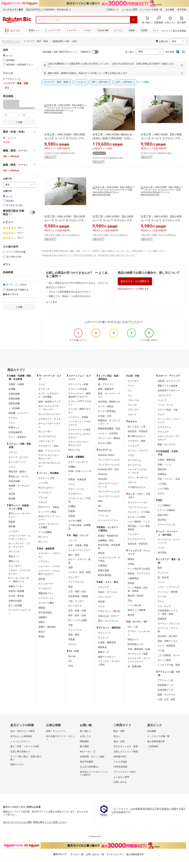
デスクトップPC (46, 478)
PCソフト (43, 542)
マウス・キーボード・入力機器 (49, 526)
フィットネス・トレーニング (169, 421)
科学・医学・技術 (77, 615)
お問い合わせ (120, 782)
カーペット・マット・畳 (169, 630)
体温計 (41, 636)
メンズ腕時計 (164, 505)
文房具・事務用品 (166, 460)
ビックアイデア (53, 30)
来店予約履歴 (86, 761)
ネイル (101, 606)
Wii (99, 506)
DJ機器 (71, 506)
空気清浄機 (102, 30)
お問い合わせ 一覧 (95, 854)
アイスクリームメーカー (19, 612)
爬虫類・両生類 (135, 595)
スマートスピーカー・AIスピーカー (49, 457)
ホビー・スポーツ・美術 (79, 561)
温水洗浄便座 (45, 612)
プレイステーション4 (108, 464)
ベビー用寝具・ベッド (139, 521)
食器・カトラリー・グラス (109, 395)
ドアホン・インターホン (139, 633)
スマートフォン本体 (78, 384)
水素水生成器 (15, 600)
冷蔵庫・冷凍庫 (16, 384)
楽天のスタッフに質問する (135, 281)
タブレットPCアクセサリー (79, 403)
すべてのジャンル (11, 41)
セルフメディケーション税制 (17, 822)
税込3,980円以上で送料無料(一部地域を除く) (48, 9)
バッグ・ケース (165, 405)
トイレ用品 (163, 488)
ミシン (11, 422)
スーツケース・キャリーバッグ (169, 541)
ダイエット (103, 637)
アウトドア (163, 432)
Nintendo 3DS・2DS (108, 469)
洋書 (70, 625)
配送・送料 (119, 731)
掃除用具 (162, 469)
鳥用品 (131, 583)
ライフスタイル (76, 582)
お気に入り (85, 736)
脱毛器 (41, 579)
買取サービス (17, 764)
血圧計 (41, 631)
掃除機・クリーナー (18, 413)
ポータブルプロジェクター (49, 465)
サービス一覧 (77, 854)
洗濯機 (143, 30)
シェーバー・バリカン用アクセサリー (49, 572)
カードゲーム (134, 460)
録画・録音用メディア (49, 401)
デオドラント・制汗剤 (109, 611)
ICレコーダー (45, 431)
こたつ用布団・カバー (169, 655)
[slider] (3, 109)
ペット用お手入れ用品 (139, 568)
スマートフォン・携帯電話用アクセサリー (79, 395)
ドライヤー (71, 30)
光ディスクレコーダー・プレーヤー (48, 408)
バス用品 (162, 484)
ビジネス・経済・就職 (79, 572)
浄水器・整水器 (16, 596)
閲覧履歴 (84, 741)
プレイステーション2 (108, 496)
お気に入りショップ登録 (126, 751)
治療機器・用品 (106, 540)
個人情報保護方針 (156, 741)
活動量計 (42, 617)
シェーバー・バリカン (49, 566)
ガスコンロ (14, 551)
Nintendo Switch (106, 455)
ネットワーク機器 (47, 512)
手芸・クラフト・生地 (169, 479)
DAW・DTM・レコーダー (80, 473)
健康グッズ (103, 652)
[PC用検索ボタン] (133, 19)
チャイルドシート (136, 539)
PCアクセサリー (46, 488)
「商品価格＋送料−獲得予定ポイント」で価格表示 (65, 52)
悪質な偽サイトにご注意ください (49, 822)
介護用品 (102, 565)
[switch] (32, 212)
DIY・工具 (133, 627)
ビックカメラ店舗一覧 (151, 9)
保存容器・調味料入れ (109, 401)
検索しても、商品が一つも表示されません (70, 296)
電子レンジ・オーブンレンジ (19, 515)
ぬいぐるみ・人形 (136, 426)
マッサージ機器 (46, 603)
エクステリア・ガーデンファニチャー (139, 660)
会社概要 (169, 9)
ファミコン (103, 515)
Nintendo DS (104, 510)
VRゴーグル (74, 450)
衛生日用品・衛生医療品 (109, 547)
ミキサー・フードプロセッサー (19, 572)
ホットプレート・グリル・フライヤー (19, 545)
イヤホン (87, 30)
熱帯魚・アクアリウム (139, 573)
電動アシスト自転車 (168, 385)
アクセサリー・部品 (48, 446)
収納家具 (162, 619)
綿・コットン (9, 137)
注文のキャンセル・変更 (126, 746)
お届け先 (7, 178)
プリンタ (42, 497)
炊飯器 (11, 521)
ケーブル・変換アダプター (79, 411)
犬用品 (131, 564)
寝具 (160, 568)
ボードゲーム (134, 465)
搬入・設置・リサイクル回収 (24, 746)
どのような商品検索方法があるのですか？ (70, 291)
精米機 (11, 526)
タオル (161, 493)
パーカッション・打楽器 (79, 500)
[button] (11, 104)
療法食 (131, 615)
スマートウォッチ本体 (79, 429)
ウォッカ (132, 405)
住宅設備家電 (15, 432)
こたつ (11, 467)
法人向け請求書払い (90, 766)
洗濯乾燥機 (14, 394)
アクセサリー (75, 493)
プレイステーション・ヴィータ (109, 485)
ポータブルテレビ (47, 436)
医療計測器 (103, 570)
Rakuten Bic (17, 20)
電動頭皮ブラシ (46, 593)
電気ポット (14, 556)
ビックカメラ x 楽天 (13, 9)
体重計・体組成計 (47, 627)
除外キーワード (10, 294)
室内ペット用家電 (136, 610)
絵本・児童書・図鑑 (78, 545)
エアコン (118, 30)
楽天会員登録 (179, 31)
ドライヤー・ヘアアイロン (49, 555)
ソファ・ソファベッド (169, 587)
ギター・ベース (76, 489)
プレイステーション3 (108, 491)
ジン (130, 390)
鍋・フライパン (106, 384)
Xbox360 (102, 479)
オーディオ (43, 389)
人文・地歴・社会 (77, 591)
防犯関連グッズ (165, 685)
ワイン (131, 385)
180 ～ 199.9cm (11, 156)
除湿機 (11, 498)
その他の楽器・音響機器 (79, 527)
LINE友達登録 (120, 766)
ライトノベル (75, 630)
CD (70, 661)
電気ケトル (14, 561)
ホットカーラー (46, 583)
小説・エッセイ (76, 601)
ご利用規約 (152, 746)
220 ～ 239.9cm (11, 170)
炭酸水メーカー (16, 586)
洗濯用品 (162, 474)
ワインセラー (15, 566)
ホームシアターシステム (49, 425)
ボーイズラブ (75, 606)
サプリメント (104, 633)
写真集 (71, 639)
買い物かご (85, 731)
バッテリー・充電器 (78, 417)
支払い (117, 736)
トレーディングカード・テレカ (138, 471)
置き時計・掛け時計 (168, 636)
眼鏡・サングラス (166, 444)
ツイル (6, 142)
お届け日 (7, 191)
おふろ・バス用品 (136, 517)
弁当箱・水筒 (104, 416)
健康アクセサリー (107, 657)
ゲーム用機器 (45, 532)
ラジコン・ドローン (138, 450)
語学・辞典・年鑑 (77, 610)
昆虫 (130, 600)
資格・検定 (73, 634)
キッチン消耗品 (106, 406)
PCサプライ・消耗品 (48, 507)
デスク (161, 601)
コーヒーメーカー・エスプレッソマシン (19, 537)
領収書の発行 (120, 756)
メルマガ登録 (120, 761)
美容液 (101, 601)
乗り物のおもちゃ (136, 436)
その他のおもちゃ (136, 487)
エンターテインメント (79, 550)
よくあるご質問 (129, 9)
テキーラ (132, 414)
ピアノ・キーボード (78, 462)
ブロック (132, 482)
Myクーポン (86, 751)
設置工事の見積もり (20, 751)
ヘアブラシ (43, 561)
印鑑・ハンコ (164, 464)
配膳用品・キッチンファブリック (109, 422)
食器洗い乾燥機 (16, 591)
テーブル (162, 596)
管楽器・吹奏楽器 (77, 479)
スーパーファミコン (108, 520)
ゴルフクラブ (164, 395)
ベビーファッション (138, 507)
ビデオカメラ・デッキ (49, 419)
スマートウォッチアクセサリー (79, 436)
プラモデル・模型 (136, 441)
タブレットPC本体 (77, 389)
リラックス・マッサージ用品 (109, 663)
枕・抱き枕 (163, 577)
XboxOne (102, 474)
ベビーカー (133, 534)
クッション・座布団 (168, 592)
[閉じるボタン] (182, 65)
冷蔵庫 (131, 30)
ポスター (72, 644)
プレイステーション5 (108, 460)
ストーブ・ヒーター (18, 457)
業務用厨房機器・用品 (109, 428)
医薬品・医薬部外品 (108, 535)
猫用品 (131, 559)
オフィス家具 (164, 660)
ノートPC (43, 483)
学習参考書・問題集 (78, 596)
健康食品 (102, 647)
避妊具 (101, 553)
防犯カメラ (133, 639)
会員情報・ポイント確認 (92, 756)
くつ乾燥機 (14, 408)
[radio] (4, 55)
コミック (72, 540)
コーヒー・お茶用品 (108, 433)
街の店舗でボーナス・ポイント (60, 737)
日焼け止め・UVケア (108, 616)
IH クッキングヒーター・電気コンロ (18, 580)
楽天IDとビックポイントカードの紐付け (94, 773)
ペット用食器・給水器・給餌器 (138, 589)
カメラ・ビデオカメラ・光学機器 (48, 395)
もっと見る (51, 302)
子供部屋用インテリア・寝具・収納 (168, 612)
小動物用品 (133, 578)
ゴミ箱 (161, 650)
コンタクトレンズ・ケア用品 (109, 559)
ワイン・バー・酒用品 (109, 438)
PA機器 (71, 467)
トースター (14, 531)
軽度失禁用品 (104, 575)
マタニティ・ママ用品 (139, 512)
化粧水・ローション (108, 592)
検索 (20, 122)
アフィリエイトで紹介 (125, 772)
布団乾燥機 (14, 403)
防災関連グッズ (135, 644)
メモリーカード (46, 441)
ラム (130, 395)
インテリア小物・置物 (169, 665)
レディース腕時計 (166, 510)
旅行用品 (162, 552)
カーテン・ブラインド (169, 623)
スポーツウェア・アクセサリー (169, 438)
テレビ (156, 30)
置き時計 (162, 520)
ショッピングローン (20, 741)
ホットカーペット (17, 462)
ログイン (166, 31)
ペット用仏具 (134, 605)
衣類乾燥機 (14, 398)
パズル (131, 455)
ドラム (71, 484)
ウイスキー (133, 381)
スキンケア (103, 587)
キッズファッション (138, 502)
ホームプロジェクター (49, 414)
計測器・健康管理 (107, 642)
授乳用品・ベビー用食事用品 (139, 528)
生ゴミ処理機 (15, 605)
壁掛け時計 (163, 515)
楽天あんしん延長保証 (21, 736)
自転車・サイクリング (169, 381)
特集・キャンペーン (56, 731)
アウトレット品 (165, 680)
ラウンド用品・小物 (168, 409)
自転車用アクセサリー (169, 390)
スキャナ (42, 502)
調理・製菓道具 (106, 389)
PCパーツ (43, 537)
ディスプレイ (45, 492)
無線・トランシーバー (49, 450)
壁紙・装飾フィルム (168, 641)
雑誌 (70, 586)
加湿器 (11, 493)
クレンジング (104, 597)
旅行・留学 (73, 555)
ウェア (161, 414)
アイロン (12, 418)
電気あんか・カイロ (18, 476)
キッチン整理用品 (107, 411)
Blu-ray (71, 656)
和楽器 (71, 516)
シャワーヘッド (46, 598)
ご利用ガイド (112, 9)
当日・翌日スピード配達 (22, 731)
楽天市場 (181, 9)
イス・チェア (164, 606)
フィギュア (133, 445)
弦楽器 (71, 511)
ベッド (161, 582)
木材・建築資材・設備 (139, 649)
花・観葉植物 (134, 666)
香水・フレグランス (108, 621)
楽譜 (70, 567)
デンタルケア (45, 588)
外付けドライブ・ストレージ (49, 518)
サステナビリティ (115, 854)
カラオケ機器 (75, 520)
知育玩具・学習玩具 (138, 431)
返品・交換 (119, 741)
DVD (70, 666)
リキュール (133, 400)
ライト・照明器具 (17, 437)
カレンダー (73, 577)
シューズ (162, 400)
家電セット (34, 30)
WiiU (100, 501)
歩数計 (41, 622)
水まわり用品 (104, 443)
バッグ (161, 547)
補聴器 (41, 607)
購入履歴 (84, 746)
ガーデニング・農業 (138, 654)
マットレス (163, 572)
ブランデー (133, 409)
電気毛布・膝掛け (17, 471)
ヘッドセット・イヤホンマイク (79, 423)
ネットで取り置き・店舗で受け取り (25, 758)
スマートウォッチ (166, 524)
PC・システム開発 (77, 620)
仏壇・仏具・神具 (166, 699)
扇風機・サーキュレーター (19, 487)
